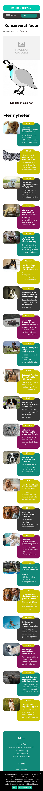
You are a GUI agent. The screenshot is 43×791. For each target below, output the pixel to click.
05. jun (28, 535)
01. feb (28, 288)
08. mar (28, 618)
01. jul (28, 151)
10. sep (28, 700)
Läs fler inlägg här (21, 102)
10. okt (28, 673)
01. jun (28, 590)
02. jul (28, 508)
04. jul (28, 453)
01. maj (28, 233)
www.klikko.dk (23, 757)
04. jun (28, 563)
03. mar (28, 261)
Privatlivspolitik (25, 787)
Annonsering (21, 770)
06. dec (28, 316)
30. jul (28, 123)
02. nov (28, 343)
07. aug (28, 425)
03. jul (28, 480)
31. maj (28, 206)
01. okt (28, 398)
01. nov (28, 371)
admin (24, 31)
